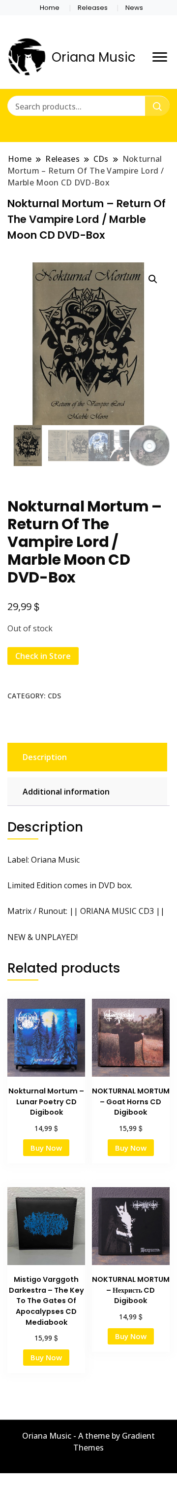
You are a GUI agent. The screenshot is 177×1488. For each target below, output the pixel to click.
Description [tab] (45, 757)
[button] (153, 279)
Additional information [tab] (66, 791)
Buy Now (46, 1148)
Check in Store (43, 656)
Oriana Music (94, 57)
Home (49, 7)
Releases (93, 7)
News (134, 7)
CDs (54, 695)
